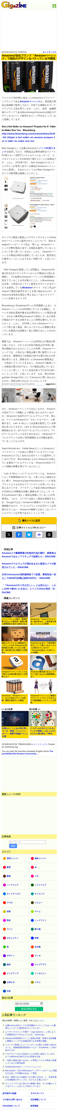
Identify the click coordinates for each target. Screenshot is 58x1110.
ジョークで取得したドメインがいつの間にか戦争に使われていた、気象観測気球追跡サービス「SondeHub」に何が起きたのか (30, 1047)
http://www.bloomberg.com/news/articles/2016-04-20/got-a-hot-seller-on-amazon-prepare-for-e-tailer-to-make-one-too (28, 137)
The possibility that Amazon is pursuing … (27, 752)
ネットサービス (49, 52)
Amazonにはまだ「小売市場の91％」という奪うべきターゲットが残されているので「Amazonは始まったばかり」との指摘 (43, 648)
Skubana (27, 287)
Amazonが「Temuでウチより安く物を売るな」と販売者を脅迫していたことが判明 (43, 621)
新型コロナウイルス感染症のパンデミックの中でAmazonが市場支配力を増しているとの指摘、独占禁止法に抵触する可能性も (14, 648)
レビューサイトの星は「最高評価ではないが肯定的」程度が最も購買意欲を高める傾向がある (14, 621)
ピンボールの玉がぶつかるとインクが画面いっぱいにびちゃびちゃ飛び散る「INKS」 (42, 731)
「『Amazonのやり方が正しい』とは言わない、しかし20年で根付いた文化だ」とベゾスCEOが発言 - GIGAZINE (29, 589)
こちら (40, 1020)
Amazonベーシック (30, 101)
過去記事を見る (29, 1008)
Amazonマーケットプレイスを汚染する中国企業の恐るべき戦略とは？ (14, 674)
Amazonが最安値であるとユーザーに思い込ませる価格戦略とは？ (43, 674)
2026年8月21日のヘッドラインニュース (23, 1067)
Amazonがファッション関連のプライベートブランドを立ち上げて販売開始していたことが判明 (43, 699)
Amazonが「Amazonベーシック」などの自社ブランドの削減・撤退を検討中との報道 (14, 698)
